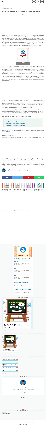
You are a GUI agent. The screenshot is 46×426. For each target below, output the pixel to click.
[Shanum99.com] (3, 1)
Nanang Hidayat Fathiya (23, 387)
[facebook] (32, 1)
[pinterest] (28, 177)
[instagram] (40, 1)
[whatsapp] (43, 1)
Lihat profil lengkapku (23, 392)
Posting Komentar (23, 14)
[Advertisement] (23, 24)
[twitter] (35, 1)
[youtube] (38, 1)
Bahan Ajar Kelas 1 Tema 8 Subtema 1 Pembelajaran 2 (15, 123)
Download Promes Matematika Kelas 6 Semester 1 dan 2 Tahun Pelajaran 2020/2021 (22, 260)
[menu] (2, 4)
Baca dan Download (6, 131)
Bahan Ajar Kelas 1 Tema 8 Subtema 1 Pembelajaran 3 (15, 121)
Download (29, 116)
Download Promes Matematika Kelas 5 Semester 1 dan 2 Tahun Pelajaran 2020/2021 (22, 282)
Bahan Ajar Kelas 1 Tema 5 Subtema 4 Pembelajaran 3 (15, 125)
